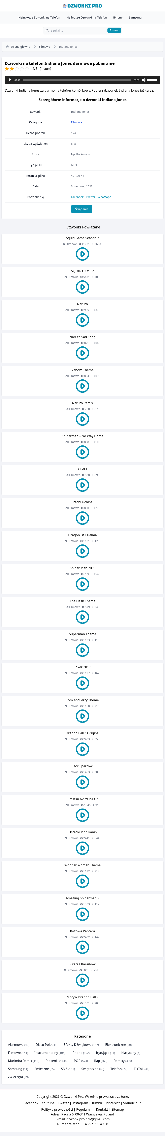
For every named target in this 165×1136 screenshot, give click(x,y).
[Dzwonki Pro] (82, 5)
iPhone (118, 17)
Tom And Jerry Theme (82, 700)
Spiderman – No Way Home (82, 436)
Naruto (82, 304)
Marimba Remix (20, 1061)
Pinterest (113, 1103)
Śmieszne (41, 1069)
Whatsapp (104, 197)
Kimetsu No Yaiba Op (83, 799)
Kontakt (102, 1109)
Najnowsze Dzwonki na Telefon (39, 17)
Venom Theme (82, 370)
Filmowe (44, 47)
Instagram (80, 1103)
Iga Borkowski (80, 154)
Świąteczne (89, 1069)
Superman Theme (82, 634)
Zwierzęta (15, 1077)
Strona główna (20, 47)
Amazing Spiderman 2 (82, 898)
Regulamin (84, 1109)
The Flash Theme (82, 601)
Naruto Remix (82, 403)
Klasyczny (128, 1052)
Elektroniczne (115, 1044)
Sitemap (117, 1109)
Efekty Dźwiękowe (78, 1044)
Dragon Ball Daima (82, 535)
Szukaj (114, 30)
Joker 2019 (83, 667)
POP (77, 1061)
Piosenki (52, 1061)
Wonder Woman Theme (82, 865)
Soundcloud (132, 1103)
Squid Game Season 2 (82, 238)
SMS (64, 1069)
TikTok (139, 1069)
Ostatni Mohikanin (82, 832)
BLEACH (83, 469)
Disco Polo (44, 1044)
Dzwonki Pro (73, 1096)
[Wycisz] (144, 80)
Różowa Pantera (82, 931)
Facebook (77, 197)
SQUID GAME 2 (82, 271)
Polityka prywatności (57, 1109)
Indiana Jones (80, 112)
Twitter (90, 197)
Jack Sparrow (83, 766)
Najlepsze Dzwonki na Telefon (87, 17)
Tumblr (97, 1103)
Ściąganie (81, 209)
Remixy (119, 1061)
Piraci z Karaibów (82, 964)
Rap (97, 1061)
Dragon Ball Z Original (82, 733)
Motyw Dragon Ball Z (82, 997)
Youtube (48, 1103)
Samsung (135, 17)
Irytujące (102, 1052)
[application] (82, 80)
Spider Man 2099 (82, 568)
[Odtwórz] (10, 80)
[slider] (152, 79)
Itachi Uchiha (83, 502)
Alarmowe (16, 1044)
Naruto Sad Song (83, 337)
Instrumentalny (46, 1052)
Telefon (116, 1069)
